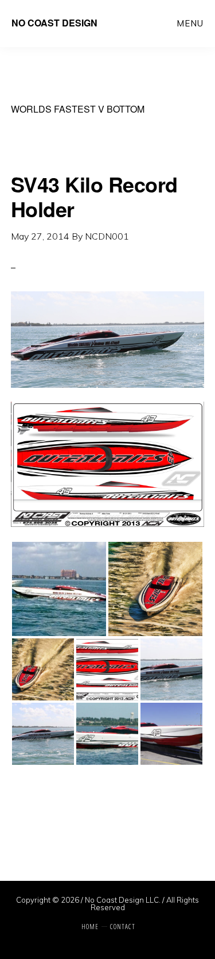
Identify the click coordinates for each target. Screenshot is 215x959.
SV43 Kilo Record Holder (94, 196)
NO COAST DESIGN (54, 22)
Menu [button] (190, 23)
